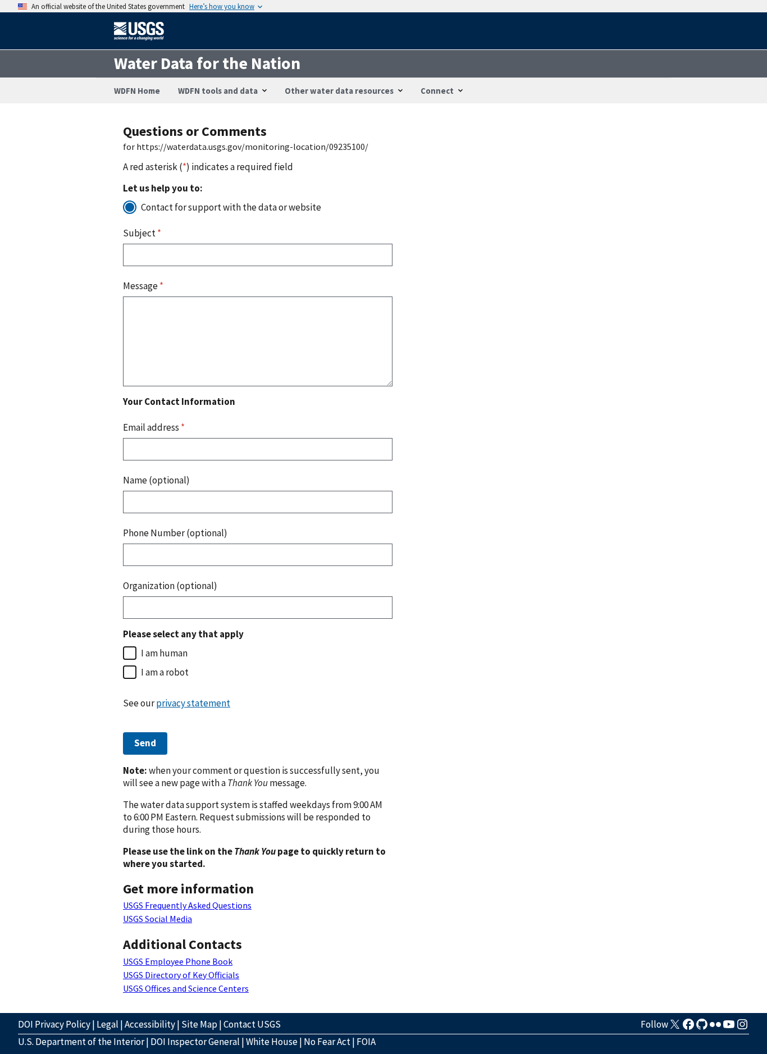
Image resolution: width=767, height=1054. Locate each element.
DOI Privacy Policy (54, 1024)
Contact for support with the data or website (231, 207)
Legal (107, 1024)
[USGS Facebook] (688, 1027)
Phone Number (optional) (175, 533)
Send (145, 743)
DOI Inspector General (195, 1041)
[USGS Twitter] (675, 1027)
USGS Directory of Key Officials (181, 974)
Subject (142, 233)
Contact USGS (252, 1024)
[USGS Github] (702, 1027)
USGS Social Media (157, 918)
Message (143, 286)
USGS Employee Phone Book (177, 961)
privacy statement (193, 703)
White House (272, 1041)
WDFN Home (137, 90)
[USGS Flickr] (715, 1027)
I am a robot (165, 672)
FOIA (366, 1041)
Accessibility (150, 1024)
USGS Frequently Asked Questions (187, 905)
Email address (154, 427)
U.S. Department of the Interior (81, 1041)
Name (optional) (156, 480)
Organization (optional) (170, 586)
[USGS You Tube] (729, 1027)
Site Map (199, 1024)
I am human (164, 653)
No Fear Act (327, 1041)
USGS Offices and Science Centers (186, 988)
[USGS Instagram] (742, 1027)
